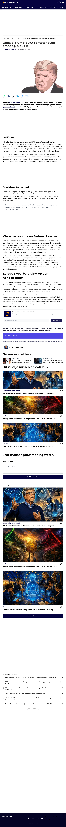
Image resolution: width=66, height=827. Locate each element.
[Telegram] (17, 96)
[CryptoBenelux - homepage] (10, 2)
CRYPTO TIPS (53, 7)
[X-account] (24, 818)
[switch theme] (60, 2)
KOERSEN (18, 7)
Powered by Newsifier (33, 823)
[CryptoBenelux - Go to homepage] (6, 816)
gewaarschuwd (9, 107)
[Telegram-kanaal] (42, 818)
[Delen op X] (13, 96)
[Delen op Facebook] (8, 96)
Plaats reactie (33, 477)
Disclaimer (62, 820)
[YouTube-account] (37, 818)
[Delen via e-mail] (26, 96)
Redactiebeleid (52, 820)
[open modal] (63, 2)
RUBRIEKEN (30, 7)
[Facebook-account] (28, 818)
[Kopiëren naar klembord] (22, 96)
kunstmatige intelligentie (12, 390)
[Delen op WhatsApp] (4, 96)
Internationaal (9, 49)
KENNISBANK (43, 7)
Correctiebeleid (61, 817)
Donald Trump (14, 102)
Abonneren (56, 320)
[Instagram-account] (33, 818)
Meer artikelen (33, 616)
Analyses (6, 416)
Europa (5, 443)
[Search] (57, 2)
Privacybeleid (49, 817)
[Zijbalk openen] (3, 7)
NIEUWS (8, 7)
